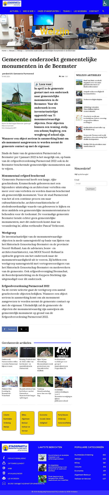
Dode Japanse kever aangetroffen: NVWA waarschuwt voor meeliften (58, 478)
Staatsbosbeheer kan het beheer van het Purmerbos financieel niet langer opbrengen (27, 393)
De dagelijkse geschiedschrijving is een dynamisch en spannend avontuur (57, 468)
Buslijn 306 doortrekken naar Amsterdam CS (95, 145)
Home (4, 51)
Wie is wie (28, 11)
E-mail (77, 180)
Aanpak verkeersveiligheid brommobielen (94, 93)
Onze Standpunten (48, 11)
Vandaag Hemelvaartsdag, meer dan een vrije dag (44, 392)
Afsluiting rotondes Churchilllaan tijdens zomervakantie (91, 109)
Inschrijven (91, 189)
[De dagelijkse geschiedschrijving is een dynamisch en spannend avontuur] (42, 467)
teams (66, 11)
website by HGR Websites (67, 492)
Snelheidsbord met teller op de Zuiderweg (94, 128)
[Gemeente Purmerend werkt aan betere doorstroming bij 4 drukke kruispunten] (79, 137)
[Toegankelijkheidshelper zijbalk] (106, 3)
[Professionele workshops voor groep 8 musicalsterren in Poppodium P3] (63, 352)
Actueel (14, 11)
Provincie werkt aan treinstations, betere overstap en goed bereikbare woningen (95, 119)
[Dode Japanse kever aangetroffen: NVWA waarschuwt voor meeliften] (42, 479)
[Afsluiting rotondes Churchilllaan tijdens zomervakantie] (79, 109)
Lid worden (80, 11)
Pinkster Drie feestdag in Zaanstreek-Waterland (7, 392)
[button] (103, 11)
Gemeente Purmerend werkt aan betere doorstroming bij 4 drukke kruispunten (95, 137)
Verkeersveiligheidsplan (93, 99)
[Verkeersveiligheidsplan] (79, 101)
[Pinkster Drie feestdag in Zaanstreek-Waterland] (10, 382)
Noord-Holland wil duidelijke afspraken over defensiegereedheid (58, 457)
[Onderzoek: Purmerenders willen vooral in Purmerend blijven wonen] (10, 352)
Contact (94, 11)
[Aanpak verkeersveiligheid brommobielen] (79, 93)
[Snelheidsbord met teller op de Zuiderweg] (79, 129)
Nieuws (12, 51)
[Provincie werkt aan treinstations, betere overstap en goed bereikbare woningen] (79, 118)
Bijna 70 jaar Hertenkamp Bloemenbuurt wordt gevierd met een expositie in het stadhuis (45, 365)
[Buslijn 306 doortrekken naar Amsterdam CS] (79, 146)
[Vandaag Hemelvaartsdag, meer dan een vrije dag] (45, 382)
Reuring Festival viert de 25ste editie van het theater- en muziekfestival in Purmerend (27, 363)
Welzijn (20, 51)
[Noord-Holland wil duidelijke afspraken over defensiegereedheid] (42, 457)
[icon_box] (14, 458)
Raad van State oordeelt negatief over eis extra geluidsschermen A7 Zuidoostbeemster (92, 83)
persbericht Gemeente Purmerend (18, 73)
